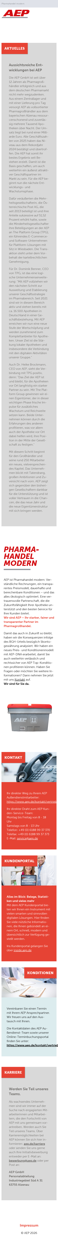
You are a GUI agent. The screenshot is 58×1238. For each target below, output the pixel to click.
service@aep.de (27, 838)
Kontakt (20, 679)
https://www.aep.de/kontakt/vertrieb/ (32, 801)
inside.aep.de (23, 950)
